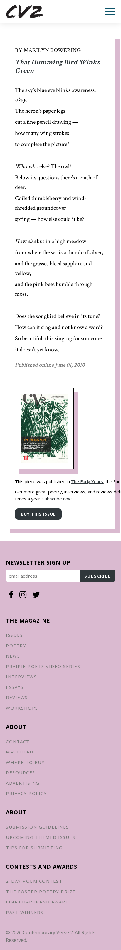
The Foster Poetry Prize (41, 891)
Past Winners (24, 912)
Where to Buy (25, 762)
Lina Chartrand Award (37, 902)
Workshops (22, 708)
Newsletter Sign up (38, 562)
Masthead (19, 752)
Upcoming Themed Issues (40, 837)
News (13, 656)
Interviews (21, 676)
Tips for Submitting (34, 848)
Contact (18, 741)
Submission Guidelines (37, 827)
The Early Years (87, 481)
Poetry (16, 645)
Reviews (17, 697)
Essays (14, 687)
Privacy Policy (26, 793)
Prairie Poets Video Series (43, 666)
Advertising (23, 783)
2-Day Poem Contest (34, 881)
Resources (20, 772)
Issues (14, 635)
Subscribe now (57, 499)
